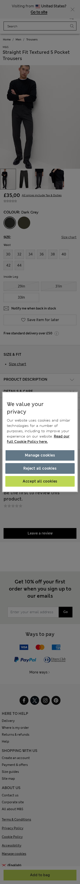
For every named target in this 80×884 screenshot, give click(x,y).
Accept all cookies (40, 481)
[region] (40, 442)
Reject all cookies (39, 468)
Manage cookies (40, 455)
